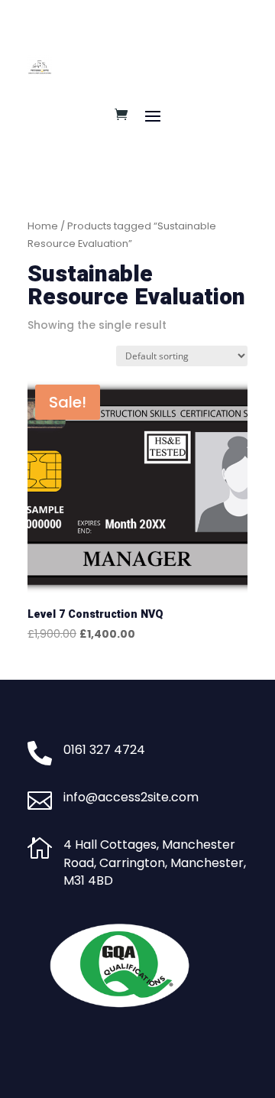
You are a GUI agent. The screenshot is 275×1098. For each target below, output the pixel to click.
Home (43, 226)
